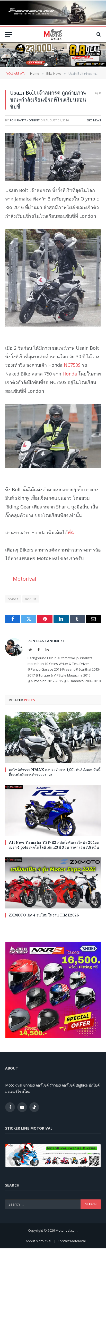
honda (13, 599)
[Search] (98, 34)
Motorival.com (66, 1230)
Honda (70, 374)
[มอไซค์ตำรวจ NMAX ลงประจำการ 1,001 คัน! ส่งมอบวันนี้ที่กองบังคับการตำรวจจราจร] (53, 737)
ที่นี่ (71, 532)
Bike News (93, 120)
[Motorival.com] (53, 34)
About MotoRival (38, 1241)
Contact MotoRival (72, 1241)
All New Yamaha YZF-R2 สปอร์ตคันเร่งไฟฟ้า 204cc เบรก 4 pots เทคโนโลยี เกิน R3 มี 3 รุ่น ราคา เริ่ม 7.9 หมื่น (54, 845)
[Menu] (8, 34)
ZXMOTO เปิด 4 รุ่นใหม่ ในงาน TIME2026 (44, 915)
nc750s (30, 599)
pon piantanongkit (25, 120)
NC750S (72, 365)
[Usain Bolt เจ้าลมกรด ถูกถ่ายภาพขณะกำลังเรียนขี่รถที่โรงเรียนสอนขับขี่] (53, 157)
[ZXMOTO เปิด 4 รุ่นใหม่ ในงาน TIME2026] (53, 882)
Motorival (24, 578)
